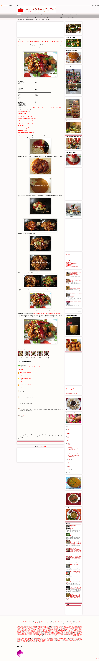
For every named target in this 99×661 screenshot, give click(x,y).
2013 (68, 472)
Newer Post (19, 442)
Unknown (21, 396)
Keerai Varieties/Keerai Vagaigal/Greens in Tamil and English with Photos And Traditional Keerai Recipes (75, 534)
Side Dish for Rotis (75, 635)
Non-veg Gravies (51, 632)
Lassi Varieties (62, 629)
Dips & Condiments (21, 624)
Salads (52, 635)
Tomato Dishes (26, 639)
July (69, 462)
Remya (21, 372)
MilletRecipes (28, 17)
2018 (68, 437)
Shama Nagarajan (23, 415)
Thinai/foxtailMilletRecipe (72, 638)
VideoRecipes (38, 19)
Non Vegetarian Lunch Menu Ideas (27, 632)
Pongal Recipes (80, 633)
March (69, 467)
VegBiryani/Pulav (78, 14)
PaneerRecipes (62, 15)
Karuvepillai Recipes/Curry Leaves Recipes (76, 627)
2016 (68, 440)
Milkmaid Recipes (55, 630)
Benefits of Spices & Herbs (30, 19)
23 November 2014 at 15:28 (28, 402)
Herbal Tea (52, 626)
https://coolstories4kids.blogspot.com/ (71, 393)
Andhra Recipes (31, 621)
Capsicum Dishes (52, 622)
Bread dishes (29, 622)
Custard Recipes (47, 623)
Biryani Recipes (70, 621)
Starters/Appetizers (30, 14)
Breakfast (36, 14)
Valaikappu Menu (50, 639)
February (69, 469)
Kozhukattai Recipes (19, 629)
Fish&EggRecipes (62, 14)
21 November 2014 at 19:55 (27, 378)
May (69, 465)
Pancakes (19, 633)
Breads (33, 622)
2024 (68, 429)
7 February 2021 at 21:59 (30, 415)
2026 (68, 427)
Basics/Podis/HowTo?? (21, 19)
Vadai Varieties (43, 639)
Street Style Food (40, 638)
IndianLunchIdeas (68, 15)
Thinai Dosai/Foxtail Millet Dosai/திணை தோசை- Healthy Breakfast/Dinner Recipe (76, 273)
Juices (54, 627)
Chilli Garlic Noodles (21, 115)
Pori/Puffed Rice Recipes (21, 634)
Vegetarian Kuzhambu (33, 640)
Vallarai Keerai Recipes (57, 639)
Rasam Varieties (68, 262)
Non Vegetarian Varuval (51, 366)
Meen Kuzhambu (36, 630)
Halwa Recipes (33, 626)
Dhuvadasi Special (67, 623)
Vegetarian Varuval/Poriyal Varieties (71, 263)
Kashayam (19, 628)
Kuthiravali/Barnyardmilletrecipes (42, 629)
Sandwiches (64, 635)
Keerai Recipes (68, 260)
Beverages (65, 621)
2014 (68, 443)
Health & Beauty (55, 17)
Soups (42, 636)
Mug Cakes (74, 630)
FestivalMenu (58, 624)
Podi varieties (74, 633)
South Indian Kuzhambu (48, 636)
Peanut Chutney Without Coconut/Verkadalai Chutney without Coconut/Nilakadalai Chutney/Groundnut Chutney (75, 287)
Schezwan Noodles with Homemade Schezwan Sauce (27, 118)
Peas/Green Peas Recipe (59, 633)
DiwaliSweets (33, 624)
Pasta (41, 633)
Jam (51, 627)
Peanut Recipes (53, 633)
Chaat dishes (70, 622)
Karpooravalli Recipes (67, 627)
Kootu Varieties (78, 628)
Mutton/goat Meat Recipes (33, 48)
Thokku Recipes (79, 638)
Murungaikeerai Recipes (20, 631)
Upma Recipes (32, 639)
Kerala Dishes (30, 628)
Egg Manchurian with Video (22, 130)
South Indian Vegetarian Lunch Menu (69, 636)
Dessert (61, 623)
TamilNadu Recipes (61, 638)
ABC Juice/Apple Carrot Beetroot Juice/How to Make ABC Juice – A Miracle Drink (75, 302)
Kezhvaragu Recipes (41, 628)
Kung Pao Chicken (21, 125)
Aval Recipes (41, 621)
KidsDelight (47, 628)
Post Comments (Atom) (42, 446)
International (46, 366)
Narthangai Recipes (39, 631)
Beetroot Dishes (60, 621)
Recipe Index (23, 14)
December (69, 444)
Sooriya (21, 384)
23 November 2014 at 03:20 (27, 396)
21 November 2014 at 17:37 (27, 372)
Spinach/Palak (19, 638)
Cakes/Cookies (40, 17)
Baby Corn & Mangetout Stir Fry (23, 127)
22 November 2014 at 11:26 (27, 384)
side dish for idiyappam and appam (23, 641)
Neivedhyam (62, 631)
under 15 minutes (33, 641)
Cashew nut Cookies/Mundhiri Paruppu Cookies (26, 132)
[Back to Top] (97, 659)
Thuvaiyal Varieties (19, 639)
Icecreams (21, 627)
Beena (21, 390)
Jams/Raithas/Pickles (71, 17)
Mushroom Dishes (27, 631)
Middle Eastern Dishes (49, 630)
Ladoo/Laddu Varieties (55, 629)
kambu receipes (72, 640)
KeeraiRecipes (35, 15)
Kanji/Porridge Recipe (59, 627)
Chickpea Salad (70, 447)
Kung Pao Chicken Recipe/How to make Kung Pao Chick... (73, 449)
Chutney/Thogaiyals (42, 14)
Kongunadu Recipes (72, 628)
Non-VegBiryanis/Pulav (70, 14)
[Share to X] (23, 365)
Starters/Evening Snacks (26, 638)
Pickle (64, 633)
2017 (68, 439)
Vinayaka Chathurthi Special (51, 640)
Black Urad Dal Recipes (78, 621)
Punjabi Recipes (51, 634)
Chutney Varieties (35, 623)
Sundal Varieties (53, 638)
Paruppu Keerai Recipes (36, 633)
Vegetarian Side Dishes (41, 640)
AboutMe (43, 19)
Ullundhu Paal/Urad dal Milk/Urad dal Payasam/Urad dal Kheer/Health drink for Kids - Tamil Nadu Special (75, 587)
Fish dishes (70, 624)
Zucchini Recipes (67, 640)
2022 (68, 432)
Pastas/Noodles (34, 17)
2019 (68, 436)
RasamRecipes (49, 15)
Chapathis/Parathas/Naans (77, 622)
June (69, 463)
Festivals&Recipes (75, 15)
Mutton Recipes (32, 631)
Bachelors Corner (26, 366)
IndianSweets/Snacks (21, 17)
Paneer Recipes (24, 633)
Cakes (47, 622)
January (69, 470)
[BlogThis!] (22, 365)
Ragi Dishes (61, 634)
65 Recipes (18, 621)
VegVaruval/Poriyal (42, 15)
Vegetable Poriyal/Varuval (25, 640)
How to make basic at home (73, 626)
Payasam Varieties (46, 633)
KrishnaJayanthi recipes (26, 629)
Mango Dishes (30, 630)
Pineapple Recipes (68, 633)
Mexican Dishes (42, 630)
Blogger (54, 658)
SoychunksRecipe (79, 636)
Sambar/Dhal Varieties (57, 635)
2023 (68, 430)
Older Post (61, 442)
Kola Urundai (53, 628)
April (69, 466)
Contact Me (48, 19)
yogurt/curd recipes (41, 641)
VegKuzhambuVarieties (21, 15)
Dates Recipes (57, 623)
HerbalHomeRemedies (58, 626)
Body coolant (19, 622)
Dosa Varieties (40, 624)
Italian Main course (47, 627)
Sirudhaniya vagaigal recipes (31, 636)
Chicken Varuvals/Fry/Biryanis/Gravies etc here (40, 107)
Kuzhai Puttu (49, 629)
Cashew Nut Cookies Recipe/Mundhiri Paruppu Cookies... (73, 456)
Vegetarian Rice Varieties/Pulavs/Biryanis (72, 266)
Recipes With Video (46, 635)
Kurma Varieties (68, 261)
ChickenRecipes (49, 14)
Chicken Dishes (31, 366)
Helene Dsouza (22, 408)
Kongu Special (66, 628)
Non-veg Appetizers (45, 632)
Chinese (35, 366)
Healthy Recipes (46, 626)
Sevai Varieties (69, 635)
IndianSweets (30, 627)
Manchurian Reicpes (24, 630)
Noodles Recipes (58, 632)
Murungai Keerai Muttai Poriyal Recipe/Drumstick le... (72, 451)
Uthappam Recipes (38, 639)
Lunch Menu (75, 629)
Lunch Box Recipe (68, 629)
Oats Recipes (71, 632)
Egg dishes (45, 624)
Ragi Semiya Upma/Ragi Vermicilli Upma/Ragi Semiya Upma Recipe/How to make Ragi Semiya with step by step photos (76, 280)
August (69, 460)
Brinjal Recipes (43, 622)
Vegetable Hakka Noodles (22, 113)
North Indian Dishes (65, 632)
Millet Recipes (69, 630)
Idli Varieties (26, 627)
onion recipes (80, 640)
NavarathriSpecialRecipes (55, 631)
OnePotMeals (80, 632)
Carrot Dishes (59, 622)
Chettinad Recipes (19, 623)
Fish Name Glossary (65, 624)
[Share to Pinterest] (25, 365)
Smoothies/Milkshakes (47, 17)
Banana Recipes (55, 621)
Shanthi (21, 378)
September (69, 459)
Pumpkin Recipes (46, 634)
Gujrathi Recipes (28, 626)
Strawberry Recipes (34, 638)
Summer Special (47, 638)
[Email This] (21, 365)
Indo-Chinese (35, 627)
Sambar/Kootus (28, 15)
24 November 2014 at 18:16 (29, 408)
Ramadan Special (76, 634)
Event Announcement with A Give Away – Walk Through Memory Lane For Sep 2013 (75, 572)
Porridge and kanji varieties (28, 634)
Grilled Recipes (23, 626)
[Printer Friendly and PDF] (19, 365)
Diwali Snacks (27, 624)
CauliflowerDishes (65, 622)
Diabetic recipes (73, 623)
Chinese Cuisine (39, 366)
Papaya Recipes (30, 633)
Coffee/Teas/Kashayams (63, 17)
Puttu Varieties (57, 634)
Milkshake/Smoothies (62, 630)
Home (18, 14)
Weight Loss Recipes (60, 640)
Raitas (66, 634)
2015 (68, 441)
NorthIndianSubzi (55, 15)
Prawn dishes (41, 634)
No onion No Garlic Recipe (75, 631)
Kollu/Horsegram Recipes (59, 628)
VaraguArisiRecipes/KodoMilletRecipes (67, 639)
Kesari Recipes (35, 628)
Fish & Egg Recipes (41, 48)
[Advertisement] (19, 2)
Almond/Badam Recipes (24, 621)
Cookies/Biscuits (41, 623)
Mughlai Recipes (79, 630)
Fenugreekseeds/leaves (52, 624)
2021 (68, 433)
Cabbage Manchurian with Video (23, 128)
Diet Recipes (80, 623)
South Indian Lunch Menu (58, 636)
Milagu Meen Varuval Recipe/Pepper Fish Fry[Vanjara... (73, 453)
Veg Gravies (75, 639)
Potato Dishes (36, 634)
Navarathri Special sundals (46, 631)
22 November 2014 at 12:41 (26, 390)
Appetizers (36, 621)
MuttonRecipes (56, 14)
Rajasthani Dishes (70, 634)
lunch (76, 640)
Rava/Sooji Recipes (30, 635)
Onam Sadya (75, 632)
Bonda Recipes (24, 622)
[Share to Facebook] (24, 365)
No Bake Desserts (68, 631)
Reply (21, 375)
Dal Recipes (52, 623)
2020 (68, 434)
